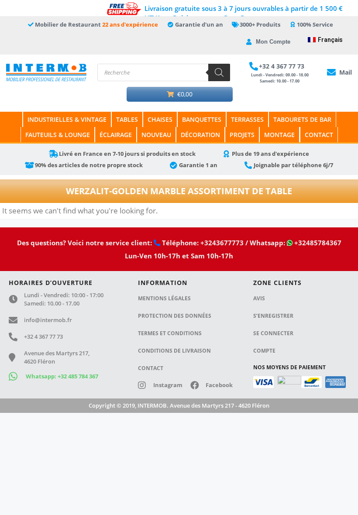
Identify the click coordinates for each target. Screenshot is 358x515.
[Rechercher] (219, 72)
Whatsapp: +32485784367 (294, 242)
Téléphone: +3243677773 (202, 242)
